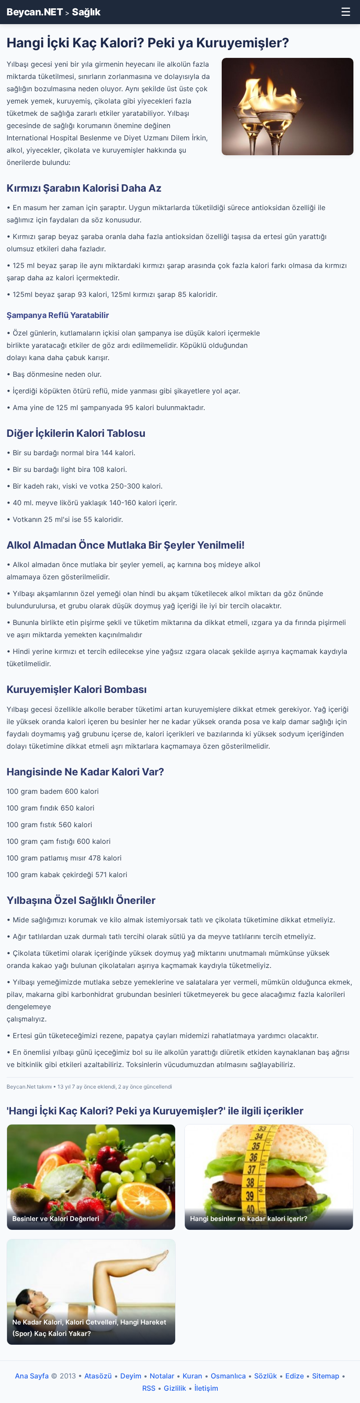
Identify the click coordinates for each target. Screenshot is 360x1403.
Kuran (192, 1375)
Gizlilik (175, 1388)
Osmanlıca (228, 1375)
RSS (148, 1388)
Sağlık (86, 12)
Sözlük (265, 1375)
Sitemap (325, 1375)
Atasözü (98, 1375)
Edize (294, 1375)
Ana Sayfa (32, 1375)
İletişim (206, 1388)
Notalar (162, 1375)
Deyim (130, 1375)
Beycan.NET (35, 12)
